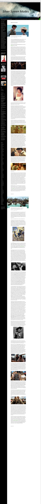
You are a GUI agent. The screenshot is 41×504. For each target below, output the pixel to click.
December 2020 (2, 158)
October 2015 (2, 193)
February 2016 (2, 190)
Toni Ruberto (2, 38)
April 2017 (2, 179)
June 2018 (2, 171)
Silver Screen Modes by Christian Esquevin (6, 19)
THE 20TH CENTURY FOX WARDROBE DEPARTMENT (3, 23)
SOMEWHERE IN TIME (16, 36)
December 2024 (2, 146)
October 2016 (2, 184)
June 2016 (2, 187)
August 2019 (2, 164)
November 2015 (2, 192)
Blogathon (12, 45)
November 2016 (2, 183)
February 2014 (2, 204)
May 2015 (2, 196)
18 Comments (15, 210)
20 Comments (16, 37)
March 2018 (2, 173)
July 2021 (2, 156)
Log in (1, 88)
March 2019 (2, 168)
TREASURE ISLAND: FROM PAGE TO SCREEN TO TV (17, 208)
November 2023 (2, 149)
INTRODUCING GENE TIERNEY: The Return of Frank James (3, 107)
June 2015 (2, 195)
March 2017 (2, 180)
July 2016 (2, 186)
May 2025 (2, 145)
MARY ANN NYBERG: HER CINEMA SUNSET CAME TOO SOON (3, 125)
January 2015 (2, 198)
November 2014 (2, 199)
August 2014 (2, 201)
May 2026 (2, 143)
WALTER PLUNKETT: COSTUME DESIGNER (3, 27)
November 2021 (2, 155)
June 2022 (2, 152)
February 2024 (2, 148)
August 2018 (2, 170)
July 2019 (2, 165)
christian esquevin (2, 33)
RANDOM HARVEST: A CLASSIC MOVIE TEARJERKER (3, 101)
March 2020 (2, 161)
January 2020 (2, 162)
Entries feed (2, 89)
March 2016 (2, 189)
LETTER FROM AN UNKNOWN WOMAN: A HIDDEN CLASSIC (3, 134)
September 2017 (2, 177)
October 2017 (2, 176)
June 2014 (2, 202)
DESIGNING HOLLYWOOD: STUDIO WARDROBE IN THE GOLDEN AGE (3, 114)
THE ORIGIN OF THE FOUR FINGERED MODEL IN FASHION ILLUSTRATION (3, 98)
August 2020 (2, 159)
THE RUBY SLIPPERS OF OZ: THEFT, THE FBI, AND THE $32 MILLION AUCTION (3, 103)
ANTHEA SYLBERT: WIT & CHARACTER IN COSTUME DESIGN (3, 129)
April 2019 (2, 167)
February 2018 (2, 174)
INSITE (13, 188)
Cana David (2, 28)
